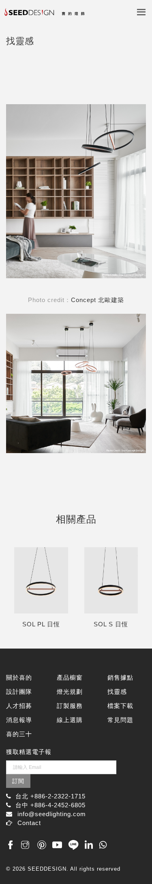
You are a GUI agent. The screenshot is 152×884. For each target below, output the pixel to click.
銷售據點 (120, 677)
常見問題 (120, 719)
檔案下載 (120, 705)
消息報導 (19, 719)
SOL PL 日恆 (41, 624)
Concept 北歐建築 (97, 299)
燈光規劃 (70, 691)
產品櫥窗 (70, 677)
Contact (29, 822)
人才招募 (19, 705)
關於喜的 (19, 677)
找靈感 (117, 691)
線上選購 (70, 719)
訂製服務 (70, 705)
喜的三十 (19, 734)
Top (137, 861)
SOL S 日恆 (111, 624)
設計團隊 (19, 691)
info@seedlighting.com (51, 814)
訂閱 (18, 781)
